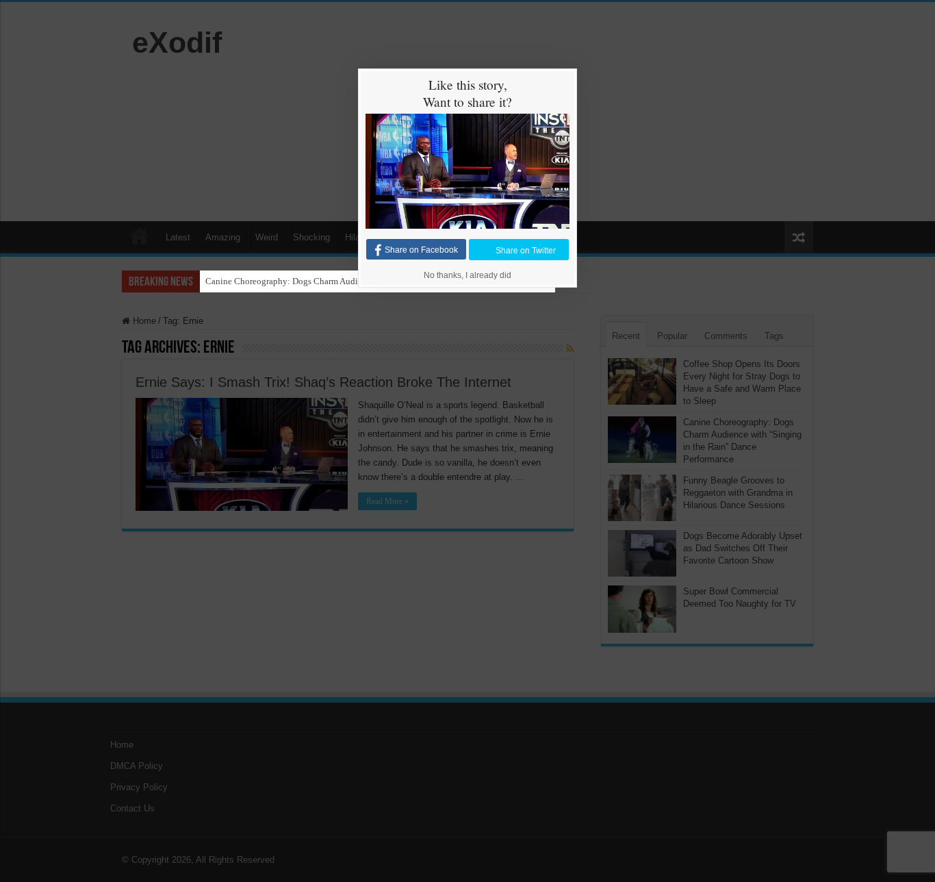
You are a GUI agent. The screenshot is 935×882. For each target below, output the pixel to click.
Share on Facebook (421, 250)
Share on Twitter (526, 250)
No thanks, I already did (467, 275)
